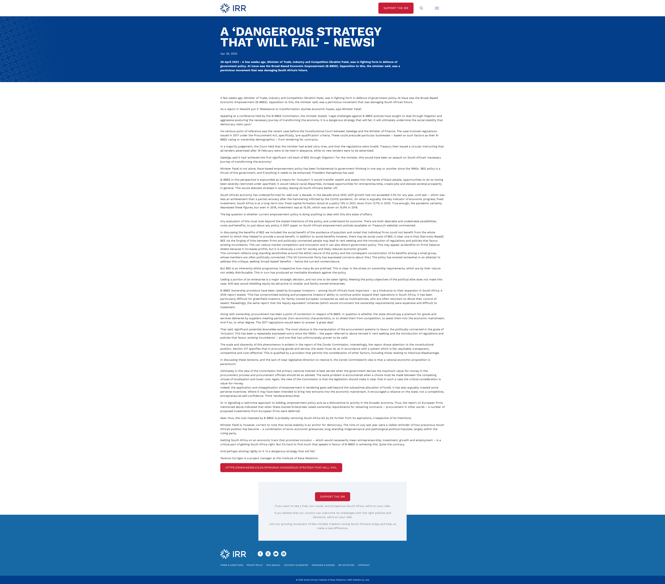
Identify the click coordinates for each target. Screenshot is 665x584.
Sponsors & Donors (323, 565)
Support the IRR (332, 496)
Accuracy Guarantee (296, 565)
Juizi (367, 580)
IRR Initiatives (346, 565)
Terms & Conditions (231, 565)
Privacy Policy (255, 565)
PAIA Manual (273, 565)
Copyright (364, 565)
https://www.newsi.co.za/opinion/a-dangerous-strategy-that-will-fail (281, 467)
